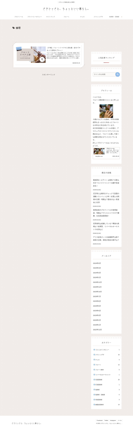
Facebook (100, 420)
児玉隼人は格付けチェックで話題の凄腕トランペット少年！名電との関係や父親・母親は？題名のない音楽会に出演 (106, 198)
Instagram (113, 420)
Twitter (106, 420)
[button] (117, 74)
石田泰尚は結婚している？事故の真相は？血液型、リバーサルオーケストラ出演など (106, 226)
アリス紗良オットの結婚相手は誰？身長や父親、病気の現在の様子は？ (106, 238)
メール (120, 420)
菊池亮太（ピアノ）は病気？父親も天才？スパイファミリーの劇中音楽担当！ (106, 183)
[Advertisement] (48, 35)
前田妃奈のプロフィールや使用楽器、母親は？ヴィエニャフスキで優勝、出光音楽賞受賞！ (106, 213)
